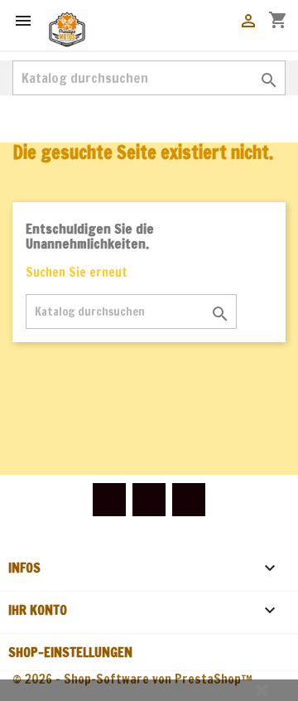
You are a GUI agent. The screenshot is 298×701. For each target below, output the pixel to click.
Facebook (109, 499)
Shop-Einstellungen (70, 652)
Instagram (188, 499)
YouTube (149, 499)
